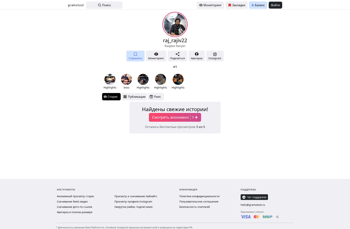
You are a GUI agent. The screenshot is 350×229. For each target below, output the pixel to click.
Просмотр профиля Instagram (133, 201)
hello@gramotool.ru (253, 205)
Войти (275, 5)
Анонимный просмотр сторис (75, 196)
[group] (110, 81)
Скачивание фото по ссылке (74, 207)
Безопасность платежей (194, 207)
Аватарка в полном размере (74, 212)
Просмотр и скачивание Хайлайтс (135, 196)
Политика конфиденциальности (199, 196)
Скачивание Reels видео (72, 201)
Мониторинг (212, 5)
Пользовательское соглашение (198, 201)
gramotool (76, 5)
